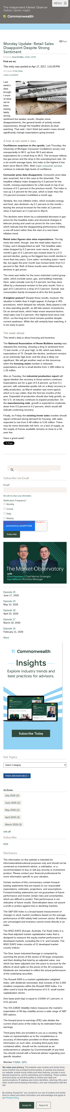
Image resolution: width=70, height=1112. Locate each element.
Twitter (24, 61)
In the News (18, 71)
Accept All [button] (26, 1105)
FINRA (16, 1062)
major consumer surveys (49, 165)
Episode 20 (9, 592)
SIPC (24, 1062)
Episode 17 (9, 619)
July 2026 (12, 795)
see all (7, 831)
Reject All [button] (43, 1105)
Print (65, 41)
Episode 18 (9, 610)
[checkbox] (35, 511)
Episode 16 (9, 628)
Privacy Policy (12, 1097)
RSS (5, 844)
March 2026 (13, 824)
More (6, 637)
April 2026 (12, 817)
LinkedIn (19, 61)
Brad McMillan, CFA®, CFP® (24, 57)
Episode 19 (9, 601)
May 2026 (12, 810)
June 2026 (12, 802)
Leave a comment (10, 75)
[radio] (35, 504)
